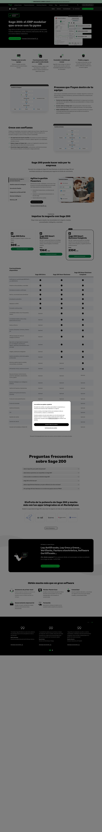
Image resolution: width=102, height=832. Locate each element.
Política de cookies (53, 418)
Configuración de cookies (51, 427)
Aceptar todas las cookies (51, 424)
